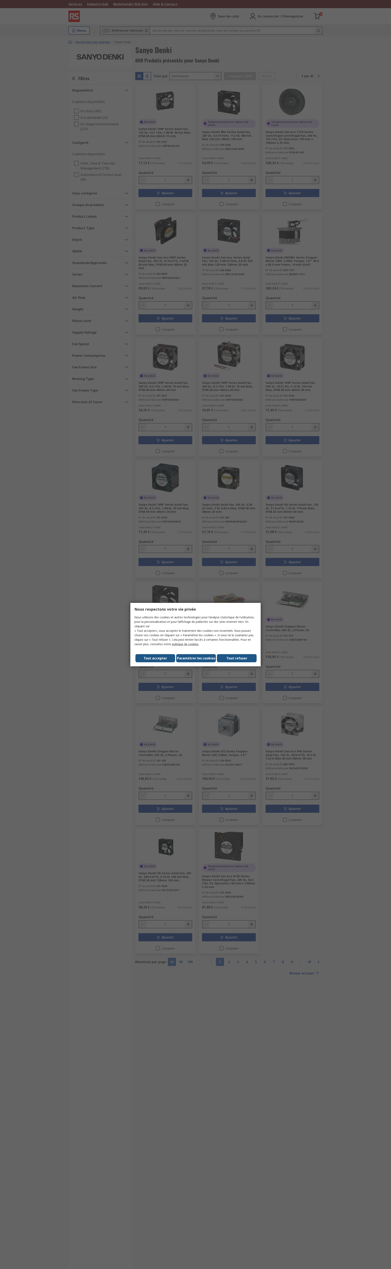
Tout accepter (155, 658)
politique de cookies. (185, 644)
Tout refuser (236, 658)
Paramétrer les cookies (196, 658)
